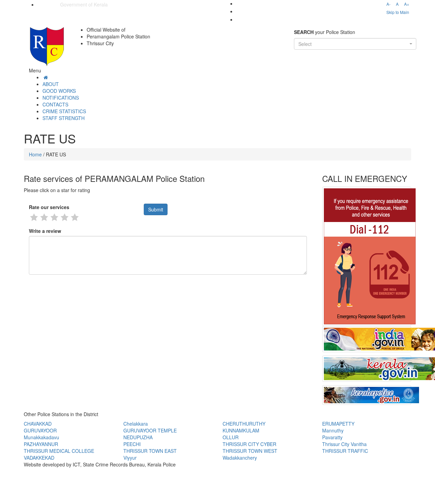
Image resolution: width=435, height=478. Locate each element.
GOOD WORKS (59, 90)
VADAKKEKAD (39, 457)
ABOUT (50, 84)
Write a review (45, 230)
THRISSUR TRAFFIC (345, 450)
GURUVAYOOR (40, 430)
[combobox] (355, 44)
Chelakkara (135, 423)
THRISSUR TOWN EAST (150, 450)
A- (388, 4)
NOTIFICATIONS (60, 97)
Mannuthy (333, 430)
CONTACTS (55, 104)
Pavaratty (332, 437)
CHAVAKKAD (38, 423)
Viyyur (130, 457)
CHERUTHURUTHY (244, 423)
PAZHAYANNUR (41, 444)
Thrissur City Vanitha (344, 444)
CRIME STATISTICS (64, 111)
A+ (406, 4)
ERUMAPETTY (338, 423)
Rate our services (49, 207)
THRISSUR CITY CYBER (249, 444)
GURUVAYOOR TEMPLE (150, 430)
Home (35, 154)
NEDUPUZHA (138, 437)
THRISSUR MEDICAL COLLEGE (59, 450)
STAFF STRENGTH (63, 118)
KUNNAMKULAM (241, 430)
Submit (155, 209)
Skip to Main (397, 12)
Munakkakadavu (41, 437)
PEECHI (132, 444)
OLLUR (231, 437)
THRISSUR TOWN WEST (250, 450)
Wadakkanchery (240, 457)
